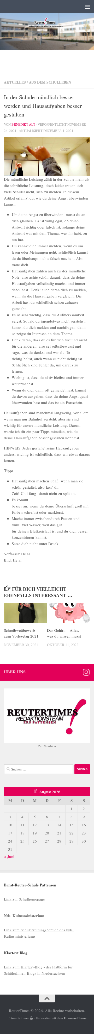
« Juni (9, 856)
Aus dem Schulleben (50, 82)
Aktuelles (15, 82)
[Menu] (87, 6)
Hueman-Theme (75, 1018)
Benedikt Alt (23, 124)
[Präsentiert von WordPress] (31, 1018)
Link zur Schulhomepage (24, 899)
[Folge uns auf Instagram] (86, 672)
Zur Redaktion (47, 746)
